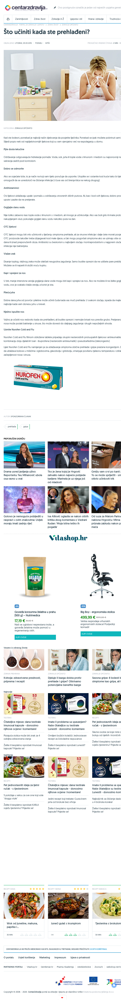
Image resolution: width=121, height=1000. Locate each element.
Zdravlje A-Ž (57, 19)
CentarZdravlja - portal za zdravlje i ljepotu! (24, 25)
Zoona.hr (99, 967)
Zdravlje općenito (70, 25)
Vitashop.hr (32, 967)
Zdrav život (39, 19)
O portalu (9, 957)
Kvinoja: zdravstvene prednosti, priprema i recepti (22, 679)
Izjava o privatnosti (80, 957)
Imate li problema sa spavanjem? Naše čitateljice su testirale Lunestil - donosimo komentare (67, 725)
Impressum (60, 957)
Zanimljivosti (21, 19)
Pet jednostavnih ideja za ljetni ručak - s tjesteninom (21, 786)
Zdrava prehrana (12, 673)
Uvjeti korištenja (26, 957)
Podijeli (38, 43)
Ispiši (47, 43)
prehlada (12, 426)
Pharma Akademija (65, 967)
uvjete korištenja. (98, 949)
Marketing (44, 957)
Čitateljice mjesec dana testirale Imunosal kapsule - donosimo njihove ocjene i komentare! (22, 725)
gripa (25, 426)
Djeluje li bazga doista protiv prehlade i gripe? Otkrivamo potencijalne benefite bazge (64, 681)
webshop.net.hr (114, 967)
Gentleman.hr (47, 967)
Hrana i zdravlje (96, 19)
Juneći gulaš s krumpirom (66, 923)
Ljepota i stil (76, 19)
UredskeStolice (84, 967)
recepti (95, 717)
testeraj (7, 717)
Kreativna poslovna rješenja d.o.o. (98, 992)
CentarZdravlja (26, 8)
